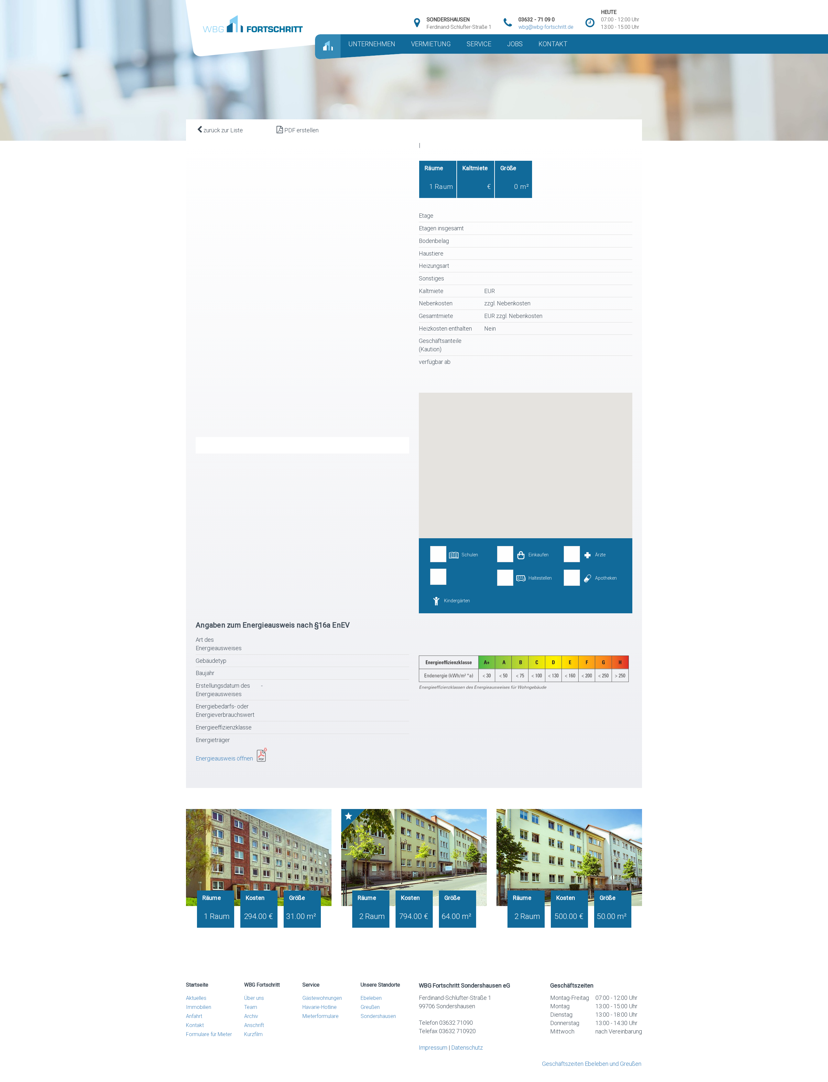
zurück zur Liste (222, 130)
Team (250, 1007)
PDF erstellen (301, 130)
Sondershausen (378, 1016)
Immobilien (198, 1007)
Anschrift (254, 1025)
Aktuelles (196, 998)
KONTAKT (553, 44)
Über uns (254, 998)
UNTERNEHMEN (371, 44)
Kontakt (195, 1025)
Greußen (370, 1007)
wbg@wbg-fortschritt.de (545, 27)
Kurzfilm (253, 1034)
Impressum (433, 1047)
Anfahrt (194, 1016)
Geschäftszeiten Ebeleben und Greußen (591, 1063)
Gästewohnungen (322, 998)
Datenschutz (467, 1047)
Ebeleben (371, 998)
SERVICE (479, 44)
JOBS (515, 44)
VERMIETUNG (431, 44)
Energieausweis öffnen (226, 758)
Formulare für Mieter (209, 1034)
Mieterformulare (320, 1016)
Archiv (251, 1016)
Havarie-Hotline (319, 1007)
